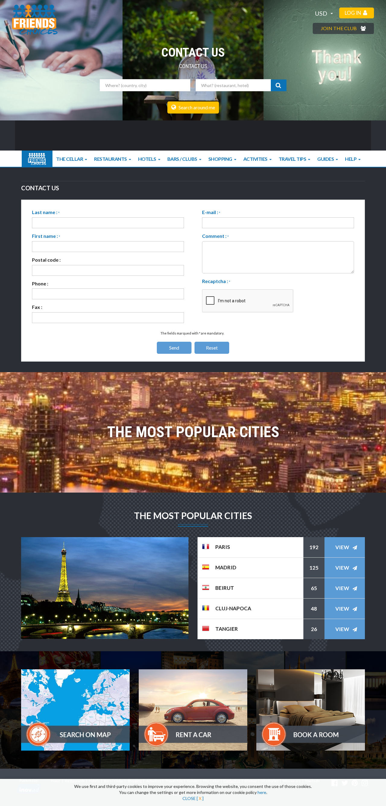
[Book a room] (310, 710)
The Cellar (69, 159)
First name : (46, 236)
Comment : (215, 236)
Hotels (147, 159)
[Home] (37, 159)
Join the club (339, 28)
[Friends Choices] (35, 19)
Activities (255, 159)
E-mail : (211, 212)
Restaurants (110, 159)
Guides (325, 159)
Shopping (220, 159)
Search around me (196, 107)
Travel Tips (292, 159)
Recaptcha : (216, 281)
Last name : (45, 212)
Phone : (40, 283)
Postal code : (46, 260)
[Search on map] (75, 710)
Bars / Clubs (182, 159)
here (262, 792)
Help (350, 159)
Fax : (37, 307)
